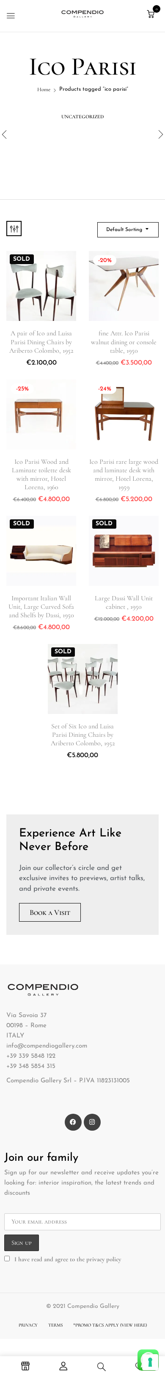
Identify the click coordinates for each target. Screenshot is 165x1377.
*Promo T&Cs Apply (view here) (110, 1325)
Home (43, 89)
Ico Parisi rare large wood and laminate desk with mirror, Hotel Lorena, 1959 (123, 474)
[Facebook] (73, 1122)
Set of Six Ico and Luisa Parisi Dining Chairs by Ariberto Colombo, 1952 (83, 734)
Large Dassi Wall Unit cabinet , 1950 (124, 602)
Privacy (28, 1325)
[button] (150, 14)
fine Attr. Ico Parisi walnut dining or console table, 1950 (124, 341)
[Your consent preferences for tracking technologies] (150, 1362)
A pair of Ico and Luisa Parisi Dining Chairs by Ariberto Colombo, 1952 (41, 341)
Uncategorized (82, 117)
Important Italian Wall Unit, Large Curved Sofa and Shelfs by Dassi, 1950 (41, 606)
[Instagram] (92, 1122)
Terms (55, 1325)
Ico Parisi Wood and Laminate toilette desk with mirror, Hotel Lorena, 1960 (41, 474)
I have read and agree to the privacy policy (67, 1259)
